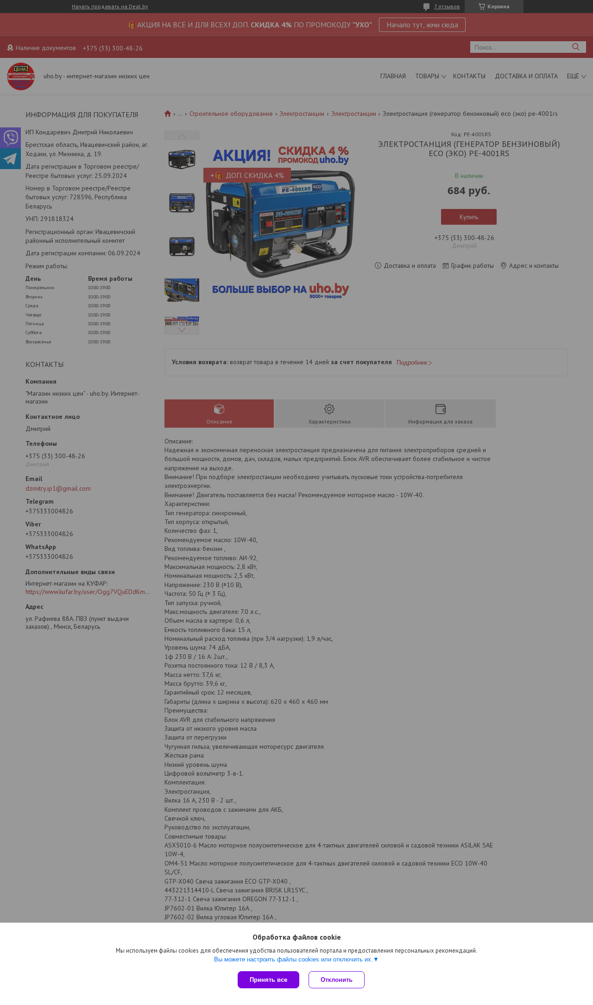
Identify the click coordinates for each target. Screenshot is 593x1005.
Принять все (268, 979)
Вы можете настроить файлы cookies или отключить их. (293, 959)
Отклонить (337, 979)
